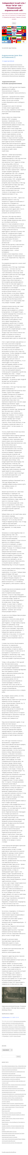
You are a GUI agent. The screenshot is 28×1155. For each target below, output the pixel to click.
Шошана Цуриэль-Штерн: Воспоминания (12, 1142)
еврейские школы (6, 1030)
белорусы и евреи (13, 1027)
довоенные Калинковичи (8, 1028)
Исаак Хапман (22, 1030)
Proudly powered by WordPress (9, 1152)
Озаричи (10, 1025)
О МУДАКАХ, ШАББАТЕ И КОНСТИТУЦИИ (11, 1075)
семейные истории (18, 1032)
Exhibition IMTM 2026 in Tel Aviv (9, 1131)
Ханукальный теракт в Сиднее (9, 1137)
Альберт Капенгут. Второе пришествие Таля (13, 1126)
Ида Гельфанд (14, 1030)
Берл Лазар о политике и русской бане (11, 1112)
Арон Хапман (5, 1027)
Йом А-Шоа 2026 (6, 1111)
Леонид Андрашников (7, 1032)
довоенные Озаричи (20, 1028)
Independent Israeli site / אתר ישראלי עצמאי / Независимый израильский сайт (14, 6)
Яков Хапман (22, 1034)
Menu (14, 23)
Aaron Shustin (17, 1036)
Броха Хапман (21, 1027)
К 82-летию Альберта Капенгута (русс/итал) (12, 1088)
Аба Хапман (21, 1025)
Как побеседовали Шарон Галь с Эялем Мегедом (14, 1066)
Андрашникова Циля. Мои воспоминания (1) (12, 56)
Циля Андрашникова (13, 1034)
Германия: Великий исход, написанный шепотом (14, 1094)
